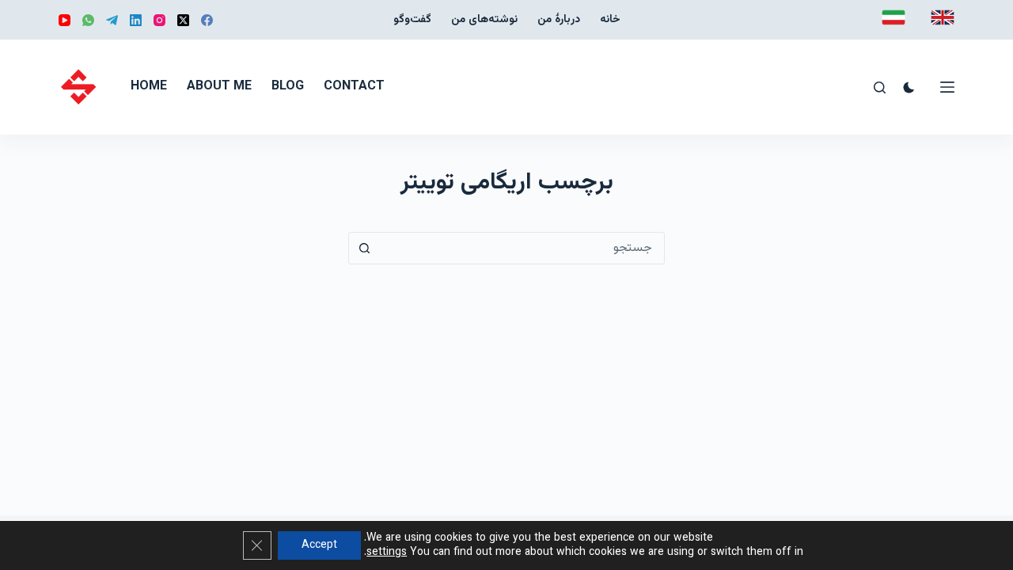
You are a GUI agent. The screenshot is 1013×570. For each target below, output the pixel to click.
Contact (354, 87)
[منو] (947, 87)
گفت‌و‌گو (412, 19)
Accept (319, 545)
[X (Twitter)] (183, 20)
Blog (287, 87)
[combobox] (522, 248)
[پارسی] (893, 17)
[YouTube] (64, 20)
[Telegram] (112, 20)
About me (219, 87)
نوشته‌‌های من (484, 19)
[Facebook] (207, 20)
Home (149, 87)
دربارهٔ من (558, 19)
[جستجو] (880, 87)
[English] (942, 17)
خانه (610, 19)
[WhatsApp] (88, 20)
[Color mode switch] (908, 87)
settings (386, 552)
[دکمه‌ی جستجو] (364, 248)
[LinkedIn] (136, 20)
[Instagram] (159, 20)
